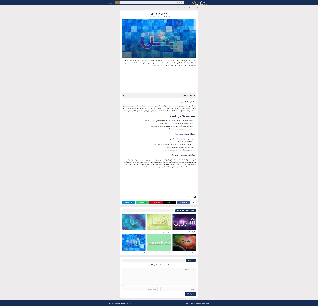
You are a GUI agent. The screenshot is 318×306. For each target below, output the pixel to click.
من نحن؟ (128, 303)
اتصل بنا (111, 303)
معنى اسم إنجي (191, 253)
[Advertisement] (159, 80)
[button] (159, 95)
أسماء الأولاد (156, 65)
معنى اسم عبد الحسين (165, 253)
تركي (157, 160)
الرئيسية (196, 8)
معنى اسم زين (142, 253)
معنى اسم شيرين (191, 232)
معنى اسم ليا (142, 232)
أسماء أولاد (190, 197)
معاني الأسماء (190, 8)
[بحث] (117, 2)
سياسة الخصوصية (120, 303)
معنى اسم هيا (167, 232)
